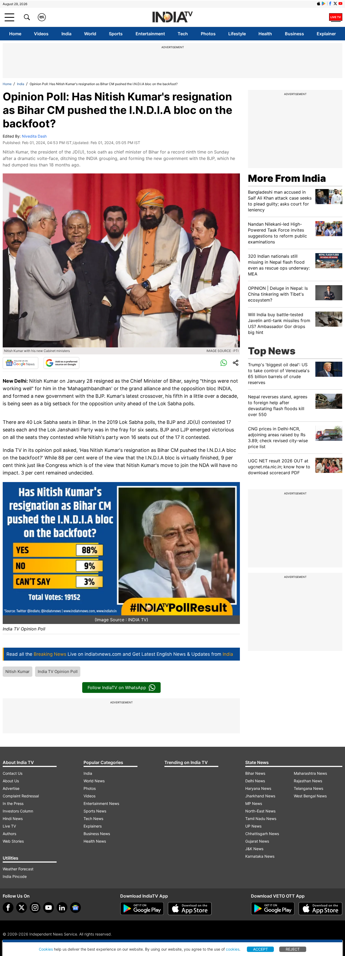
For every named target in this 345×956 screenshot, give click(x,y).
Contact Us (12, 773)
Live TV (9, 826)
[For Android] (273, 908)
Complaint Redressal (21, 796)
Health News (95, 841)
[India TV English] (172, 17)
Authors (9, 833)
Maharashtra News (310, 773)
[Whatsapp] (223, 363)
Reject (293, 949)
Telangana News (308, 788)
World (90, 33)
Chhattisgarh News (262, 833)
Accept (260, 949)
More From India (287, 178)
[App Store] (190, 908)
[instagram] (35, 907)
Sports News (95, 811)
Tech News (93, 818)
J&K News (254, 848)
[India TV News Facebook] (330, 3)
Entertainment (150, 33)
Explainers (93, 826)
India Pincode (15, 876)
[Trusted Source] (61, 363)
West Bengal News (310, 796)
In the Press (13, 803)
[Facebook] (8, 907)
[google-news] (75, 907)
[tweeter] (21, 907)
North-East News (260, 811)
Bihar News (255, 773)
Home (15, 33)
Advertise (11, 788)
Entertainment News (101, 803)
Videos (41, 33)
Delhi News (255, 781)
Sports (116, 33)
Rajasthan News (308, 781)
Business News (97, 833)
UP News (253, 826)
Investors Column (18, 811)
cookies (232, 949)
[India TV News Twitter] (335, 3)
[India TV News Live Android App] (142, 908)
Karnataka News (259, 856)
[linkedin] (62, 907)
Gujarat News (257, 841)
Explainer (326, 33)
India (66, 33)
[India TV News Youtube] (340, 3)
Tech (183, 33)
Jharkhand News (260, 796)
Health (265, 33)
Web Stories (13, 841)
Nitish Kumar (17, 671)
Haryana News (258, 788)
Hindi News (13, 818)
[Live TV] (335, 17)
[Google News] (20, 363)
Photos (208, 33)
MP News (253, 803)
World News (94, 781)
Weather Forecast (18, 869)
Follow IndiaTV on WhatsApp (117, 687)
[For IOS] (320, 908)
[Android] (324, 3)
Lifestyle (237, 33)
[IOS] (318, 3)
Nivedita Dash (34, 136)
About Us (11, 781)
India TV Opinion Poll (58, 671)
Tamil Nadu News (260, 818)
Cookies (46, 949)
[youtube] (48, 907)
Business (294, 33)
